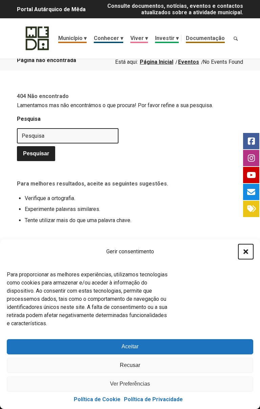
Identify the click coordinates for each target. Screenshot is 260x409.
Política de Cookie (97, 399)
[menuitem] (72, 38)
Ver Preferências (130, 384)
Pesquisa (29, 119)
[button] (245, 251)
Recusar (130, 365)
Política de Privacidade (153, 399)
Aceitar (130, 346)
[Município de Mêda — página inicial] (37, 38)
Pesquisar (36, 153)
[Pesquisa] (235, 38)
